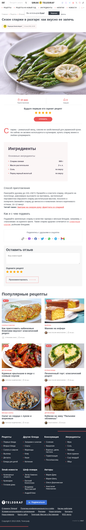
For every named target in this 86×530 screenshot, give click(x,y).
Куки (42, 13)
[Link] (23, 238)
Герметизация (52, 456)
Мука (69, 442)
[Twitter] (76, 2)
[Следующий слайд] (84, 7)
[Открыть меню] (3, 3)
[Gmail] (62, 238)
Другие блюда (7, 370)
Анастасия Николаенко (57, 332)
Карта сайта (23, 514)
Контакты (69, 511)
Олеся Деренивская (54, 483)
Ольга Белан (52, 422)
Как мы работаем (65, 508)
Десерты (7, 458)
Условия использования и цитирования (18, 511)
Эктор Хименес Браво (31, 476)
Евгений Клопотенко (29, 482)
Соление (49, 442)
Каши (27, 458)
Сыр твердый (73, 458)
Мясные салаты (7, 413)
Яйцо (69, 462)
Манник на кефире (55, 328)
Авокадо (70, 450)
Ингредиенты (46, 7)
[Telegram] (69, 2)
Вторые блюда (24, 14)
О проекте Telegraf (9, 508)
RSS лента (66, 514)
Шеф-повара (30, 469)
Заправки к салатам (33, 442)
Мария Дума (51, 475)
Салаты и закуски (8, 325)
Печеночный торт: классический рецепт (63, 374)
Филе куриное (73, 454)
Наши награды (55, 511)
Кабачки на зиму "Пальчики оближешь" (60, 417)
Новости (73, 7)
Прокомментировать (18, 280)
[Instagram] (79, 2)
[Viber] (66, 3)
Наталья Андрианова (13, 380)
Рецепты (7, 7)
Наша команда (8, 514)
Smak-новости (10, 469)
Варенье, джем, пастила (52, 451)
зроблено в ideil (78, 521)
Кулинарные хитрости (8, 476)
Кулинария (7, 481)
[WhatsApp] (49, 238)
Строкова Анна (11, 337)
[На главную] (43, 3)
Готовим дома (9, 485)
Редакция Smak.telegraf (15, 26)
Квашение (50, 446)
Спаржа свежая (17, 161)
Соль (12, 169)
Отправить (43, 119)
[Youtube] (73, 2)
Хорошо (54, 13)
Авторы (48, 469)
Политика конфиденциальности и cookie (37, 508)
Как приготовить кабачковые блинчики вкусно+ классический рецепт (20, 331)
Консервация (51, 437)
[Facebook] (62, 2)
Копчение (29, 462)
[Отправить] (26, 2)
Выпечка (48, 325)
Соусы (27, 446)
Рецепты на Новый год (26, 7)
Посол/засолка (52, 460)
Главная (5, 14)
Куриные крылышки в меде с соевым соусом (18, 374)
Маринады (29, 450)
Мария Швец (51, 479)
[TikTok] (83, 2)
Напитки (60, 7)
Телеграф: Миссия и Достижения (45, 514)
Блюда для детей (10, 462)
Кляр (27, 454)
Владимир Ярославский (30, 488)
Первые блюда (9, 442)
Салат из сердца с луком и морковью (16, 417)
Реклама (41, 511)
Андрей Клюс (30, 493)
